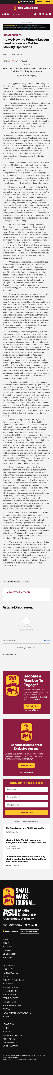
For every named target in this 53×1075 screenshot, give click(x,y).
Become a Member (44, 2)
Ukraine (26, 582)
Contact (7, 950)
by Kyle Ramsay (11, 846)
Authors (7, 946)
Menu (6, 14)
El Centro (8, 969)
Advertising (9, 957)
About (6, 943)
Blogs (6, 1016)
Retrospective (10, 972)
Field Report (9, 1002)
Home (5, 939)
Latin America (10, 1042)
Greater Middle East (13, 1035)
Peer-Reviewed (10, 998)
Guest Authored (11, 987)
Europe (6, 1031)
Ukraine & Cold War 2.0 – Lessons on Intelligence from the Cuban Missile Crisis (26, 841)
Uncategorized (12, 35)
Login (48, 641)
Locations (8, 1024)
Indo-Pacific (9, 1039)
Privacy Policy (9, 1059)
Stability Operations (14, 582)
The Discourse (10, 991)
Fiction (6, 1009)
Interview (8, 983)
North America (10, 1046)
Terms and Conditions (26, 1059)
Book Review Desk (12, 1005)
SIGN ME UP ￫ (27, 765)
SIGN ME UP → (32, 706)
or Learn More (31, 710)
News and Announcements (17, 1013)
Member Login (26, 2)
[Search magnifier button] (35, 14)
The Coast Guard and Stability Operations (26, 828)
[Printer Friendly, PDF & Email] (15, 61)
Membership (9, 954)
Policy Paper (9, 994)
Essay (6, 976)
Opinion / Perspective (14, 980)
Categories (9, 965)
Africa (6, 1028)
